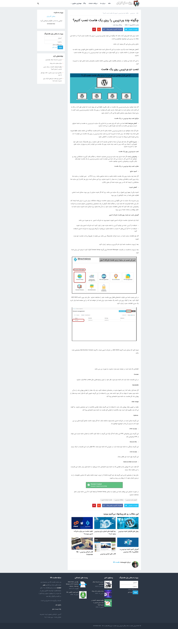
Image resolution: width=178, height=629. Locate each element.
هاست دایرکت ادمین (107, 500)
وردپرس (132, 13)
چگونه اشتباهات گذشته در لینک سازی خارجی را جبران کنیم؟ (97, 602)
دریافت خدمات (93, 3)
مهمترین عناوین (76, 3)
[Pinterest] (94, 29)
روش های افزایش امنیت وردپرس (128, 531)
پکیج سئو (58, 605)
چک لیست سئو (56, 609)
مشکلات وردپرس (119, 500)
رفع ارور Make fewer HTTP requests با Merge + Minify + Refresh (72, 584)
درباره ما (102, 3)
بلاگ (84, 3)
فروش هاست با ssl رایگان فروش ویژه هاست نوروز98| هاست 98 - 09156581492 (115, 626)
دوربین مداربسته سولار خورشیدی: (53, 60)
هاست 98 (136, 25)
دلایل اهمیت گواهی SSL (72, 592)
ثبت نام (54, 47)
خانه (109, 3)
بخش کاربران (51, 16)
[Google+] (99, 29)
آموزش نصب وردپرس (131, 500)
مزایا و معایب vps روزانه (56, 63)
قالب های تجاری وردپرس (108, 554)
